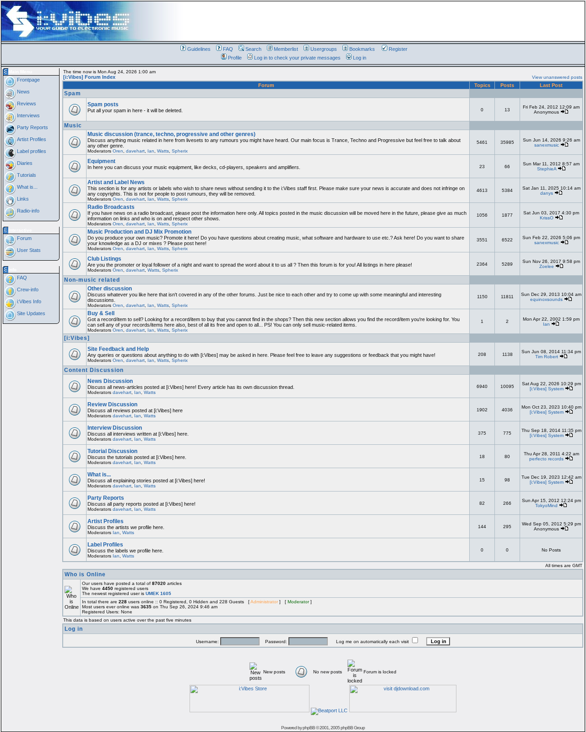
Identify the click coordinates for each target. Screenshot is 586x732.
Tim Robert (546, 356)
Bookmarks (362, 49)
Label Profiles (105, 544)
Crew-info (27, 289)
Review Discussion (112, 404)
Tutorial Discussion (112, 451)
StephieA (546, 168)
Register (398, 49)
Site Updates (30, 313)
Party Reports (32, 127)
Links (22, 199)
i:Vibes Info (28, 301)
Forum (24, 238)
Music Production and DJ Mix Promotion (139, 232)
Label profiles (31, 151)
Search (253, 49)
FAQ (228, 49)
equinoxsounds (546, 299)
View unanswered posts (557, 77)
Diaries (24, 163)
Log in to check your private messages (297, 57)
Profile (235, 57)
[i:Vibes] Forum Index (89, 77)
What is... (27, 187)
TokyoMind (546, 505)
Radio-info (27, 210)
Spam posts (103, 104)
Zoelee (546, 266)
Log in (359, 57)
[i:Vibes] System (547, 388)
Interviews (28, 115)
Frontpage (28, 79)
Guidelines (199, 49)
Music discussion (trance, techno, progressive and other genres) (171, 134)
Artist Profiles (31, 139)
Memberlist (286, 49)
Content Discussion (94, 370)
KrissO (546, 217)
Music (73, 125)
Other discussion (109, 288)
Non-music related (92, 280)
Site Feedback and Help (118, 349)
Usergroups (323, 49)
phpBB (309, 727)
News (23, 91)
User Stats (28, 250)
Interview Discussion (114, 428)
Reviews (26, 103)
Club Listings (104, 259)
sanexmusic (546, 144)
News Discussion (110, 381)
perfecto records (546, 458)
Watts (163, 150)
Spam (72, 93)
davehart (135, 150)
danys (546, 193)
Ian (150, 150)
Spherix (180, 150)
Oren (118, 150)
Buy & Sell (100, 313)
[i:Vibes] (77, 338)
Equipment (101, 161)
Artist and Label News (116, 182)
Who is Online (85, 574)
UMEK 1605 (158, 593)
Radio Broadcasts (111, 207)
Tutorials (26, 175)
